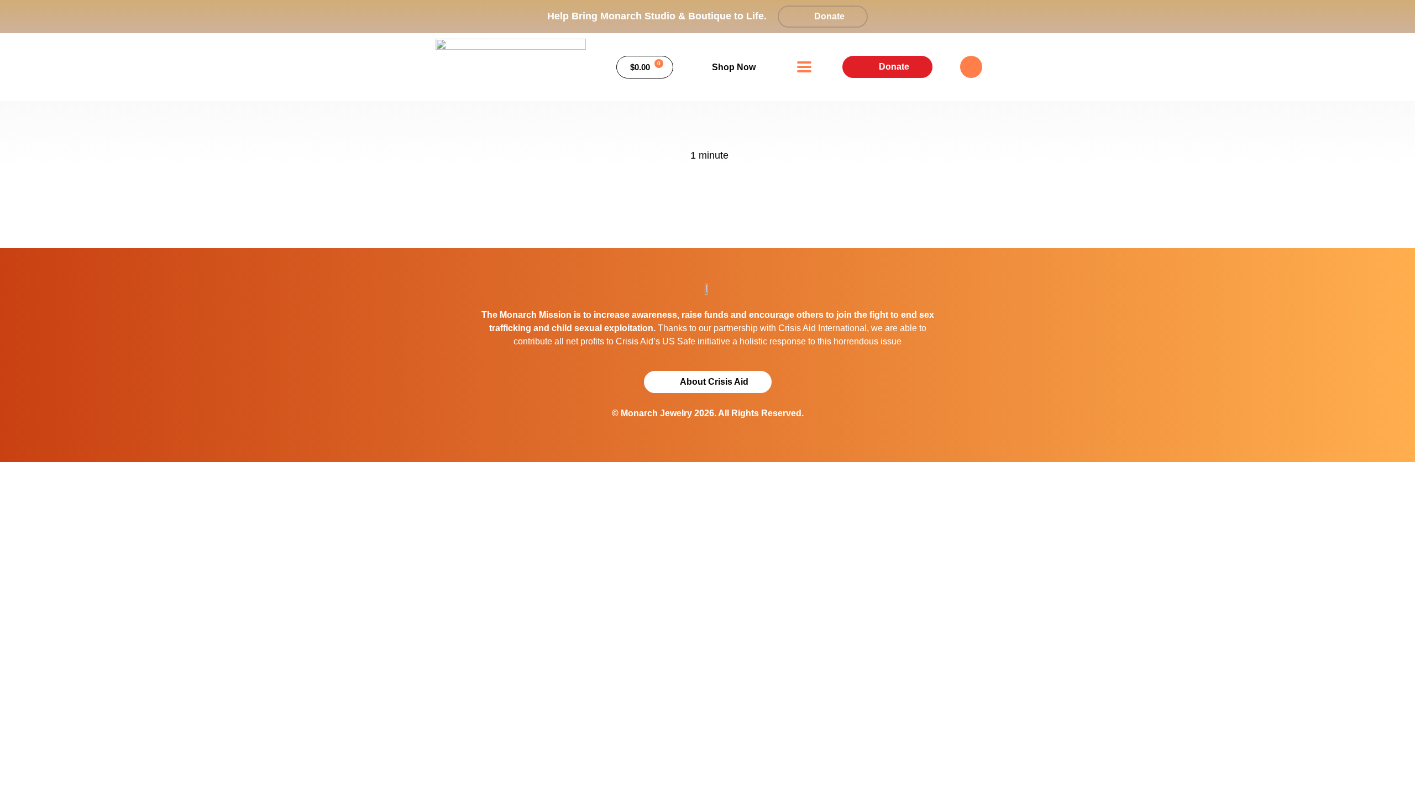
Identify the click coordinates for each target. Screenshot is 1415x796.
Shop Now (734, 67)
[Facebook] (971, 67)
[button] (804, 67)
